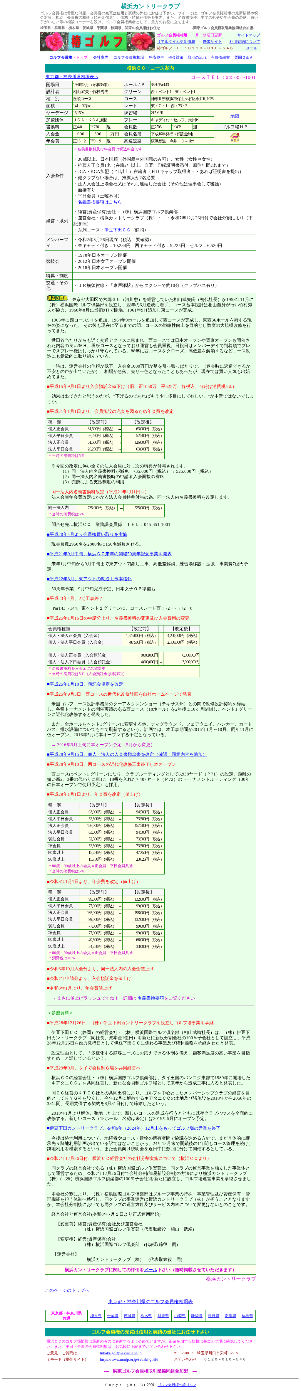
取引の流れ (197, 57)
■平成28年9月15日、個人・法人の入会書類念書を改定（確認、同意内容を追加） (127, 754)
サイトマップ (248, 35)
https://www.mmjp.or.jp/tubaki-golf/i (129, 1359)
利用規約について (245, 41)
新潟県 (230, 1315)
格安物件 (156, 57)
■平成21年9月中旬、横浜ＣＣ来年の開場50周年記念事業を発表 (109, 553)
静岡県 (197, 1315)
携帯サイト (212, 41)
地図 (234, 116)
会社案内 (100, 57)
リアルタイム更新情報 (176, 41)
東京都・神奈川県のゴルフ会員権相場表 (150, 1301)
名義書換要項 (151, 997)
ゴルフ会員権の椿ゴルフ (177, 1385)
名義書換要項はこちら (100, 202)
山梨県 (180, 1315)
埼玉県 (96, 1315)
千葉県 (112, 1315)
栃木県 (146, 1315)
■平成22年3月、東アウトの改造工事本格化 (89, 578)
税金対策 (175, 57)
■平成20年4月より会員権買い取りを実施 (87, 534)
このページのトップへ (67, 1290)
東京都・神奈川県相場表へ (72, 76)
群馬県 (163, 1315)
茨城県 (129, 1315)
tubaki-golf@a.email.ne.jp (121, 1353)
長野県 (213, 1315)
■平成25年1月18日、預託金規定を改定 (85, 684)
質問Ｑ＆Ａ (243, 57)
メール (251, 48)
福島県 (247, 1315)
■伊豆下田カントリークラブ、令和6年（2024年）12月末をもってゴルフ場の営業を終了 (133, 1128)
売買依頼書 (220, 57)
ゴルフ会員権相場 (128, 57)
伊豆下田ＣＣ (117, 230)
